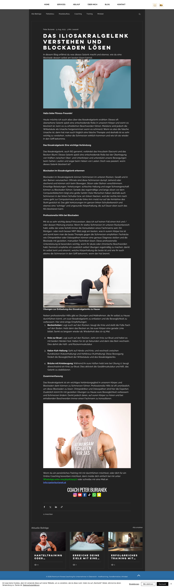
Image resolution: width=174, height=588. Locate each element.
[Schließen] (171, 584)
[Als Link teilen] (62, 507)
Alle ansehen (138, 527)
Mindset (100, 14)
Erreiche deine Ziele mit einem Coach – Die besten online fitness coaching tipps (86, 557)
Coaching (78, 14)
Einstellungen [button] (134, 584)
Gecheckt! (162, 584)
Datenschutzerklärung (31, 585)
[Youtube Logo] (161, 5)
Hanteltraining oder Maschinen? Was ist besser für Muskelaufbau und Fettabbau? (48, 557)
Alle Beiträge (36, 14)
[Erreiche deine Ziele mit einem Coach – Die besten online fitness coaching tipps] (87, 541)
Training (90, 14)
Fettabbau (50, 14)
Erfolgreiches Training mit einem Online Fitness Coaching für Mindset (124, 557)
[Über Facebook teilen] (44, 507)
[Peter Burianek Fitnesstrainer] (48, 541)
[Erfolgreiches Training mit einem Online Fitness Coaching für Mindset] (125, 541)
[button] (139, 14)
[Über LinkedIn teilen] (56, 507)
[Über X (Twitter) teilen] (50, 507)
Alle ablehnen (148, 584)
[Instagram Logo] (155, 5)
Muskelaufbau (64, 14)
